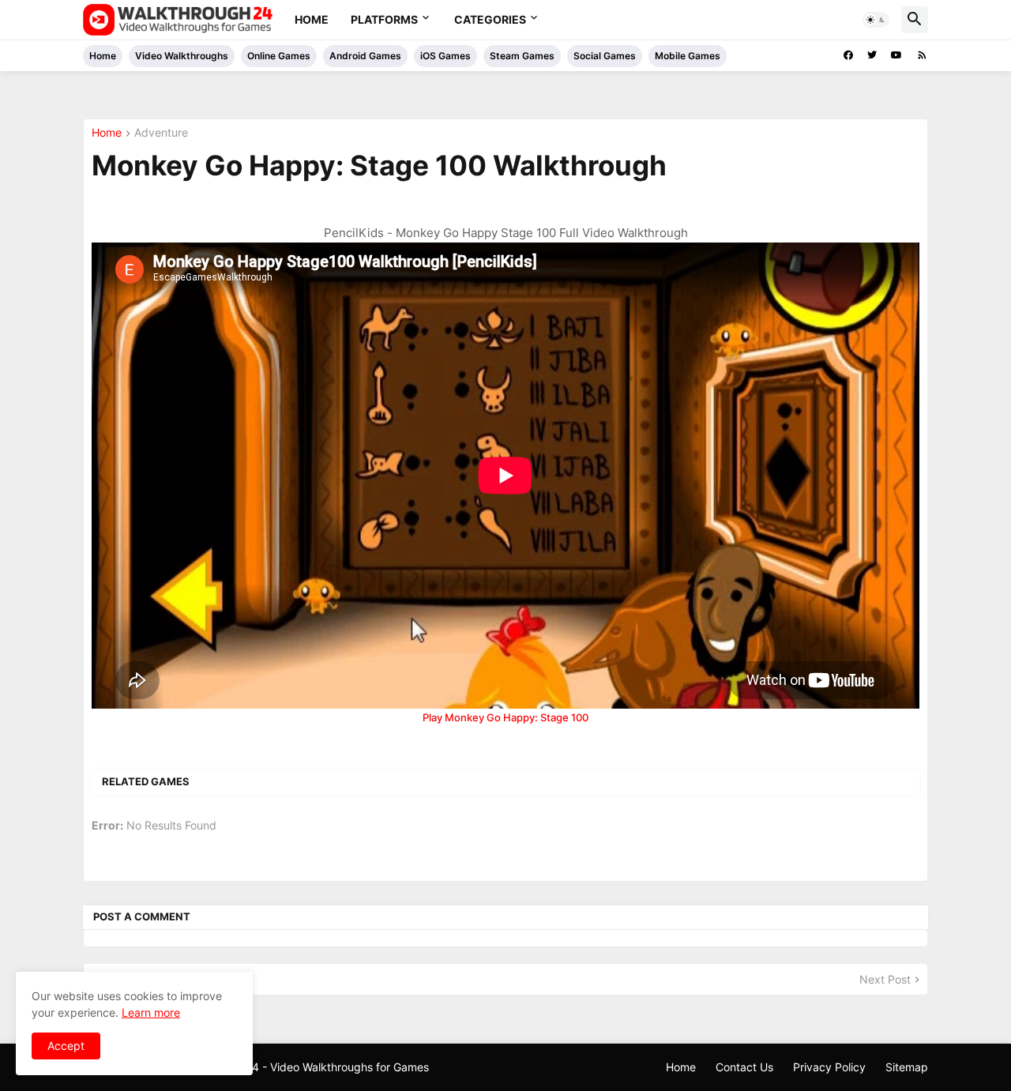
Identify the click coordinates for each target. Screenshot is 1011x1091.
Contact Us (744, 1067)
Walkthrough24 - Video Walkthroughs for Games (305, 1067)
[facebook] (848, 55)
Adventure (161, 133)
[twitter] (872, 55)
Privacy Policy (829, 1067)
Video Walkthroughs (181, 56)
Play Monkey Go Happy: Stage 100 (505, 717)
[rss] (922, 55)
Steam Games (522, 56)
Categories (490, 19)
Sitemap (906, 1067)
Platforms (384, 19)
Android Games (365, 56)
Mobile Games (687, 56)
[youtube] (896, 55)
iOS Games (445, 56)
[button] (876, 20)
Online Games (278, 56)
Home (312, 19)
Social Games (604, 56)
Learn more (151, 1012)
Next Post (885, 979)
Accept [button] (66, 1045)
